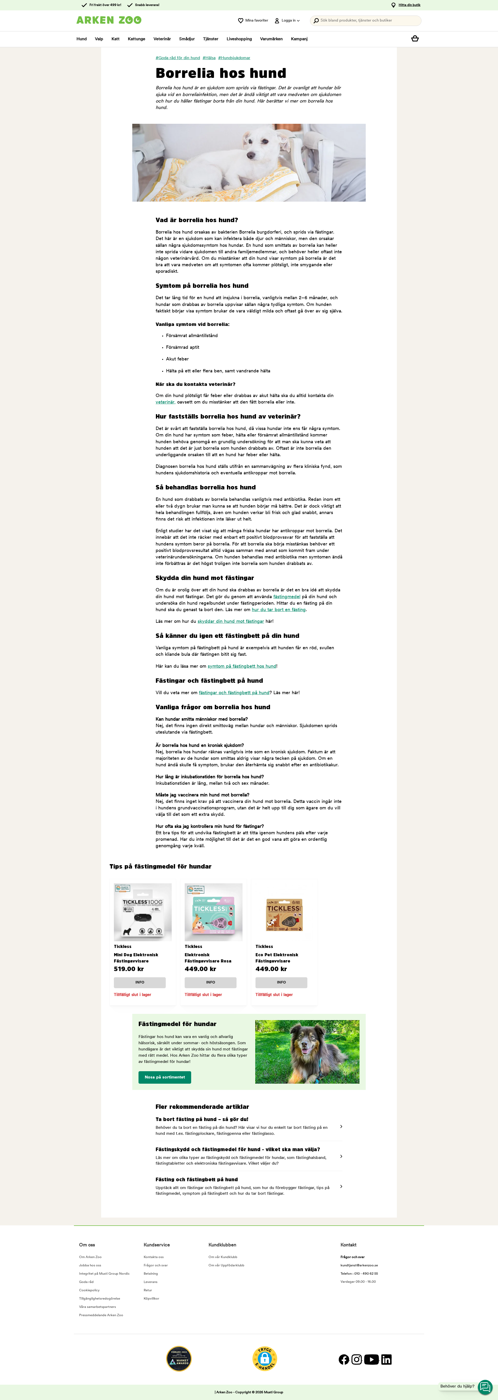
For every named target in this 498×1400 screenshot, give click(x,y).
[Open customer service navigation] (485, 1387)
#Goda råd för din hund (178, 58)
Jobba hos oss (90, 1265)
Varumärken (271, 39)
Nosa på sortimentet (165, 1077)
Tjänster (210, 39)
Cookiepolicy (89, 1290)
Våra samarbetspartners (97, 1307)
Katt (116, 39)
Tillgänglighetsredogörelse (99, 1298)
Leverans (150, 1282)
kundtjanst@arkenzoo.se (359, 1265)
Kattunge (136, 39)
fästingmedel (286, 597)
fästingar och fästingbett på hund (234, 693)
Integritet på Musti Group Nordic (104, 1273)
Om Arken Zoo (90, 1257)
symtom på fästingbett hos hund (242, 666)
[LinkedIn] (386, 1359)
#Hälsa (209, 58)
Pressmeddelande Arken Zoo (101, 1315)
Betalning (151, 1273)
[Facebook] (343, 1359)
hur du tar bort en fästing (279, 610)
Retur (148, 1290)
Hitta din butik (409, 5)
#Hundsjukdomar (234, 58)
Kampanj (299, 39)
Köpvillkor (151, 1298)
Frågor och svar (156, 1265)
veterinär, (166, 402)
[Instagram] (356, 1359)
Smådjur (187, 39)
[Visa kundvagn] (416, 39)
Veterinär (162, 39)
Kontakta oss (154, 1257)
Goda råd (86, 1282)
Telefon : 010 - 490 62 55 (359, 1273)
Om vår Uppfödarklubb (226, 1265)
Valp (99, 39)
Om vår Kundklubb (223, 1257)
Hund (82, 39)
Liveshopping (239, 39)
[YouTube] (371, 1359)
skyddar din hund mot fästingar (231, 621)
